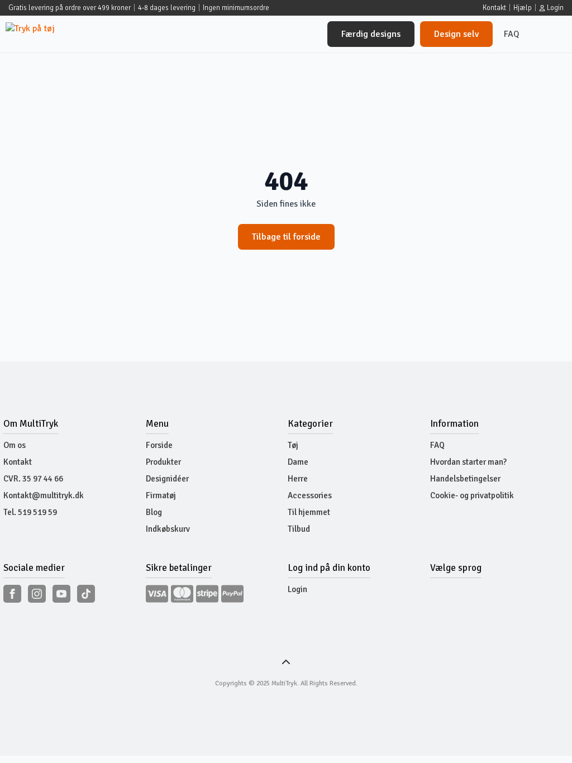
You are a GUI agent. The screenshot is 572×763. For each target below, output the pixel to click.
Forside (159, 445)
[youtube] (61, 594)
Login (297, 589)
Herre (298, 479)
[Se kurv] (548, 34)
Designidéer (167, 479)
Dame (298, 462)
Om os (14, 445)
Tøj (293, 445)
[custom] (86, 594)
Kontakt (494, 7)
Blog (154, 512)
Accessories (310, 495)
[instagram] (37, 594)
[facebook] (12, 594)
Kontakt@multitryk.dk (43, 495)
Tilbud (299, 529)
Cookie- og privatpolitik (472, 495)
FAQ (511, 34)
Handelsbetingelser (465, 479)
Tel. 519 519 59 (30, 512)
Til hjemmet (309, 512)
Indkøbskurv (168, 529)
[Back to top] (286, 662)
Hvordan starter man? (468, 462)
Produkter (163, 462)
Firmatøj (161, 495)
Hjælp (522, 7)
